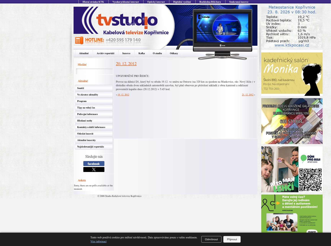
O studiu (157, 53)
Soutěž (80, 88)
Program (82, 101)
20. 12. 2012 (126, 63)
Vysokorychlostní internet (125, 1)
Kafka (141, 53)
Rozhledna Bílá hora (210, 1)
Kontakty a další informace (91, 127)
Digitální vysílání (182, 1)
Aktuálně (84, 53)
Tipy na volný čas (86, 107)
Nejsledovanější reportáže (90, 146)
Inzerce (126, 53)
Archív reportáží (105, 53)
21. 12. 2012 (247, 94)
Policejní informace (87, 114)
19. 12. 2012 (123, 94)
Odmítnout (211, 239)
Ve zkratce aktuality (87, 94)
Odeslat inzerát (85, 133)
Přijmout (232, 239)
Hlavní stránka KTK (93, 1)
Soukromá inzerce (238, 1)
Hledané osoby (84, 120)
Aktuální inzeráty (86, 140)
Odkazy (174, 53)
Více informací (98, 241)
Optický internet (156, 1)
